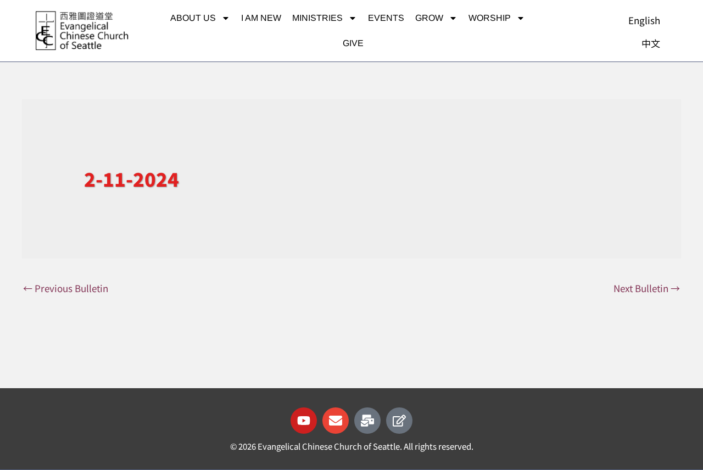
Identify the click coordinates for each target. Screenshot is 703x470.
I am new (261, 18)
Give (353, 43)
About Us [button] (193, 18)
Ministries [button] (317, 18)
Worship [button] (489, 18)
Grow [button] (429, 18)
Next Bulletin (646, 288)
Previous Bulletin (65, 288)
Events (386, 18)
